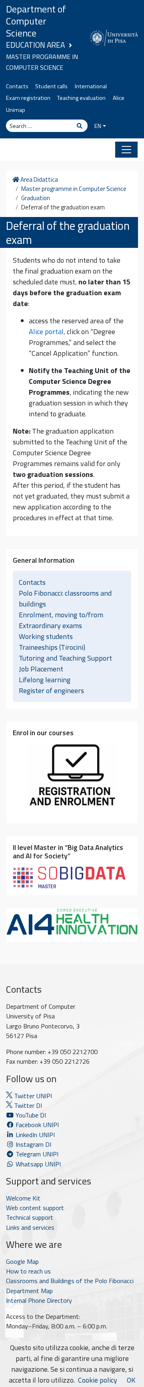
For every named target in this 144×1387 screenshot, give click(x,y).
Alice (118, 97)
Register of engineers (51, 690)
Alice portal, (47, 331)
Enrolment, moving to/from (61, 614)
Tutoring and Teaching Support (65, 658)
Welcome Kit (23, 1198)
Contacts (17, 86)
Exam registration (28, 97)
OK (131, 1380)
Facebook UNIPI (36, 1124)
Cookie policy (97, 1380)
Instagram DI (32, 1144)
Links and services (30, 1227)
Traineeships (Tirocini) (52, 647)
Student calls (51, 86)
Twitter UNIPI (32, 1096)
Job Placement (41, 668)
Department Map (29, 1291)
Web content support (35, 1208)
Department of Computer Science (36, 21)
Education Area (35, 45)
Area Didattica (38, 179)
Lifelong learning (44, 679)
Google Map (22, 1261)
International (91, 86)
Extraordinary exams (50, 625)
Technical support (29, 1217)
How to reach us (28, 1271)
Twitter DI (27, 1105)
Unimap (15, 109)
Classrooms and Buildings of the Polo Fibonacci (70, 1281)
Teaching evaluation (81, 97)
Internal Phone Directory (39, 1300)
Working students (46, 636)
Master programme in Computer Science (73, 189)
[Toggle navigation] (126, 150)
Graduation (35, 198)
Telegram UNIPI (36, 1154)
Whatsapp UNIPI (37, 1164)
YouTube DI (31, 1115)
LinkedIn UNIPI (34, 1135)
